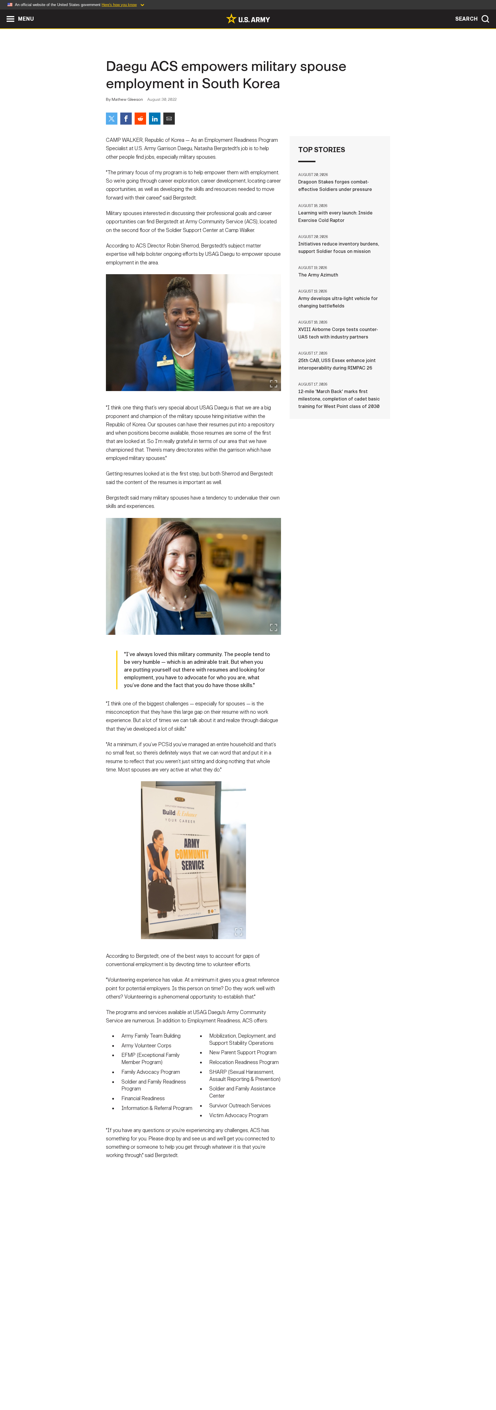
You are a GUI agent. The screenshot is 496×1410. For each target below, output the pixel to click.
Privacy (181, 1384)
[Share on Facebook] (126, 119)
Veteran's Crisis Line (356, 1384)
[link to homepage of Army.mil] (248, 18)
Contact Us (150, 1384)
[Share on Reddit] (140, 119)
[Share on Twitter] (111, 119)
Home (122, 1384)
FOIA (283, 1384)
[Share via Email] (169, 119)
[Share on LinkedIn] (154, 119)
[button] (3, 12)
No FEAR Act (310, 1384)
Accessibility (253, 1384)
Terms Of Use (213, 1384)
